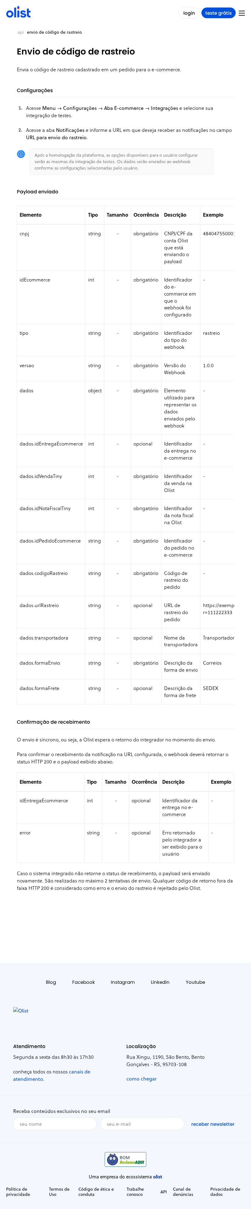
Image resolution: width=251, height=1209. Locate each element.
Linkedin (160, 982)
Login (189, 13)
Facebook (83, 982)
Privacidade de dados (225, 1191)
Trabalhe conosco (135, 1191)
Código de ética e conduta (96, 1191)
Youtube (195, 982)
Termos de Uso (59, 1191)
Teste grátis (218, 13)
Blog (51, 982)
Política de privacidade (18, 1191)
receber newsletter (212, 1124)
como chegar (141, 1078)
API (20, 32)
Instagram (123, 982)
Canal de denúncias (183, 1191)
